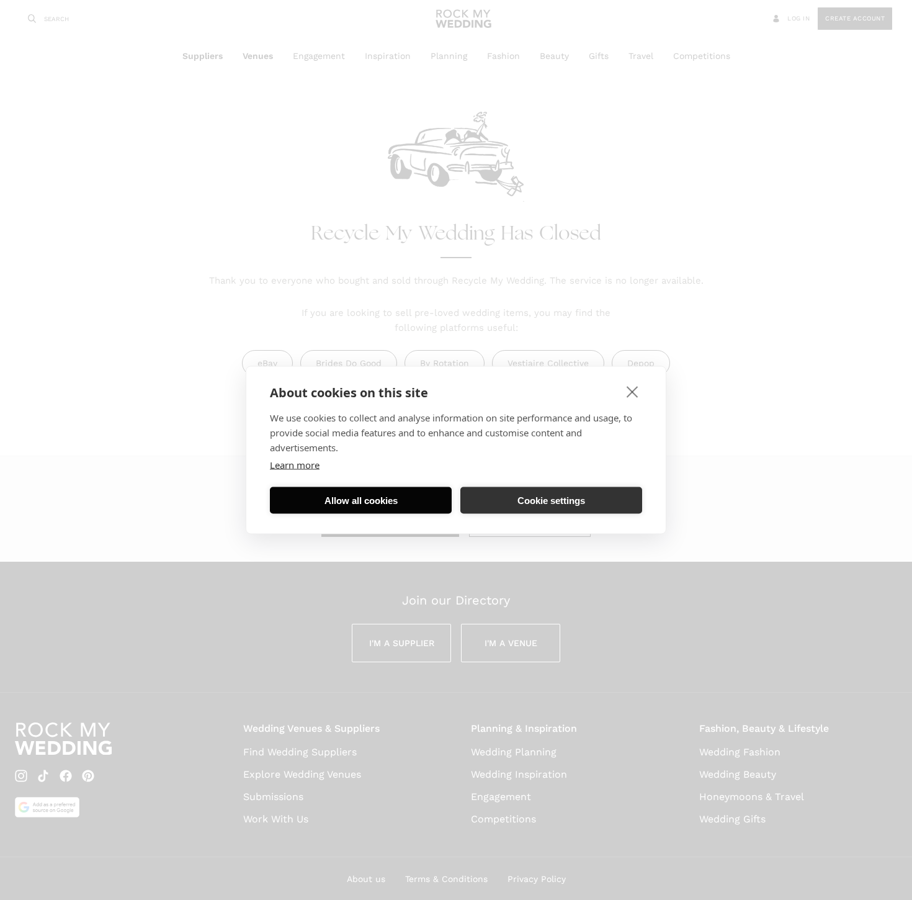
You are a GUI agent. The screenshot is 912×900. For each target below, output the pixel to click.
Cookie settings (551, 500)
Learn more (295, 465)
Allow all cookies (361, 500)
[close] (632, 392)
